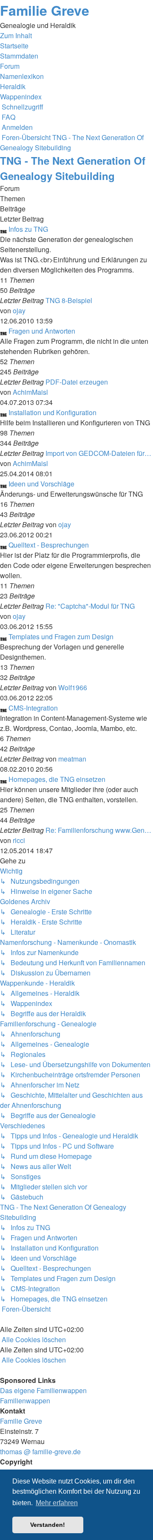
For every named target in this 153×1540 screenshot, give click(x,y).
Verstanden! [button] (47, 1524)
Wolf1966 (72, 687)
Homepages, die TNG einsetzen (56, 779)
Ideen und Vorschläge (41, 484)
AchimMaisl (30, 392)
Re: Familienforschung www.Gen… (98, 830)
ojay (19, 310)
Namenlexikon (22, 76)
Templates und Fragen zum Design (60, 636)
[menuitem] (7, 117)
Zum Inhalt (16, 35)
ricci (19, 840)
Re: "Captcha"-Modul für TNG (90, 606)
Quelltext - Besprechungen (48, 545)
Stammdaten (19, 56)
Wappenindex (21, 96)
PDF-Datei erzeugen (76, 382)
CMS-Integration (33, 708)
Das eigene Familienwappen (43, 1390)
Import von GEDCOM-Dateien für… (98, 453)
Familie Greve (44, 10)
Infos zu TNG (28, 229)
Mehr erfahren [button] (57, 1502)
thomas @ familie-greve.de (40, 1451)
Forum (10, 66)
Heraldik (13, 86)
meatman (72, 759)
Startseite (14, 46)
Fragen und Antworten (41, 331)
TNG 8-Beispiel (68, 300)
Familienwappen (25, 1400)
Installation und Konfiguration (52, 412)
